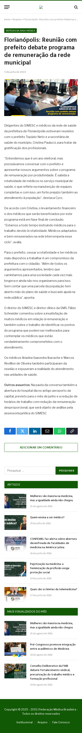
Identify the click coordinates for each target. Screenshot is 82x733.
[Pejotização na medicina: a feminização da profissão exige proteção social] (15, 569)
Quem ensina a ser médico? (47, 517)
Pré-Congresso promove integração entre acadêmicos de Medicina (53, 646)
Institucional (25, 722)
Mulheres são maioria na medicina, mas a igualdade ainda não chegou (51, 498)
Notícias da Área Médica (20, 30)
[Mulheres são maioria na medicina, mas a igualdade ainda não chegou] (15, 501)
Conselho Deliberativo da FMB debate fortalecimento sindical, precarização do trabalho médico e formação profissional (52, 672)
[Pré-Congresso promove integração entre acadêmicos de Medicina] (15, 649)
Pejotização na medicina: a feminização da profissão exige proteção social (49, 568)
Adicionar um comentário (41, 447)
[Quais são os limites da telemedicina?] (15, 594)
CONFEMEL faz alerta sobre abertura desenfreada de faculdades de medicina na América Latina (53, 543)
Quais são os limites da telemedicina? (53, 589)
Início (7, 19)
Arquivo (16, 19)
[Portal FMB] (41, 7)
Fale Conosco (61, 722)
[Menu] (7, 7)
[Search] (75, 7)
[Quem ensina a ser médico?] (15, 522)
